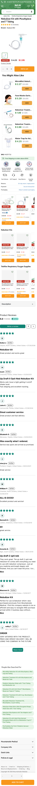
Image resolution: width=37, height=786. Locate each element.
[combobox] (19, 12)
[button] (31, 12)
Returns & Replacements (9, 769)
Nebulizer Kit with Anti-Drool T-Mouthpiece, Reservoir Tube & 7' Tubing (17, 690)
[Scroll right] (33, 16)
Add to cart (18, 782)
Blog (28, 769)
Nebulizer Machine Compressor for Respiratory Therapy (7, 210)
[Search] (3, 12)
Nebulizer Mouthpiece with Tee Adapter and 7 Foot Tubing (17, 713)
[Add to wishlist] (12, 197)
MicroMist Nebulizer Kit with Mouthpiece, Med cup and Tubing (22, 210)
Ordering (22, 769)
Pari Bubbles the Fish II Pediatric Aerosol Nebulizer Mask (15, 727)
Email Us (12, 766)
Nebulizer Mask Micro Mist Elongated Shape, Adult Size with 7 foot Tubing (17, 707)
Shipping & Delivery (23, 766)
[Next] (32, 210)
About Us (4, 766)
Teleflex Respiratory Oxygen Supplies (23, 16)
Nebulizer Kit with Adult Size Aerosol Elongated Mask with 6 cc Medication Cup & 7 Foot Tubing (17, 720)
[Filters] (28, 326)
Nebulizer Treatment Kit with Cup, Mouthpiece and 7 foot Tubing (17, 696)
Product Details (6, 63)
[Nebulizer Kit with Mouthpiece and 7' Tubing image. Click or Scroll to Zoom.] (18, 41)
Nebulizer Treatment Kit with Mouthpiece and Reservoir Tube (23, 249)
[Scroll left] (2, 16)
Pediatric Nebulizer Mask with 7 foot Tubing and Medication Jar (16, 684)
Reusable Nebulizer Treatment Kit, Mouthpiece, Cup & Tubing (13, 701)
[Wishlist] (28, 6)
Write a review (12, 326)
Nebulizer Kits (7, 16)
